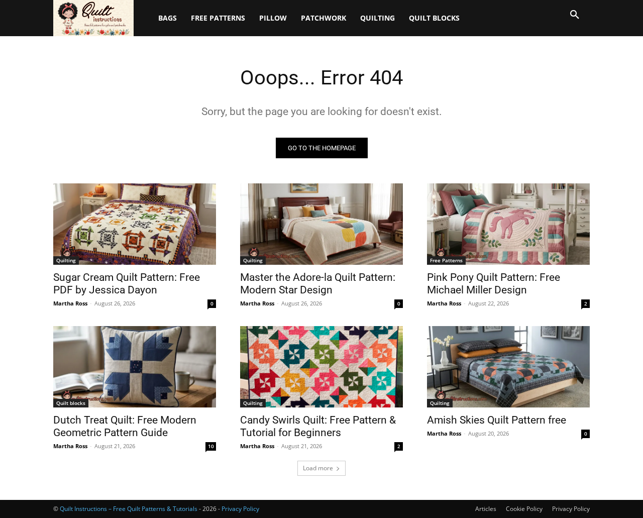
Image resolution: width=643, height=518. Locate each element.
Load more (318, 468)
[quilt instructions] (96, 18)
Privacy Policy (571, 508)
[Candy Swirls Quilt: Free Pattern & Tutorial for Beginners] (321, 366)
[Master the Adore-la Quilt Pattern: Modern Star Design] (321, 224)
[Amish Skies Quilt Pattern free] (508, 366)
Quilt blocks (70, 402)
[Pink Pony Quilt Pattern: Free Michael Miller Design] (508, 224)
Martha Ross (70, 303)
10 (211, 446)
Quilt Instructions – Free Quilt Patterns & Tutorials (128, 508)
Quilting (66, 260)
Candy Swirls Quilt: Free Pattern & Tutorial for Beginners (318, 426)
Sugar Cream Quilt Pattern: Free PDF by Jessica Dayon (126, 283)
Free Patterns (446, 260)
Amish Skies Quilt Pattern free (496, 420)
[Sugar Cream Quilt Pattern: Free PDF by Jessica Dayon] (134, 224)
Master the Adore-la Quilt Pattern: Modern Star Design (317, 283)
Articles (485, 508)
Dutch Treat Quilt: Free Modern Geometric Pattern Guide (124, 426)
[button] (575, 15)
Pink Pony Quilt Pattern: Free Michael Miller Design (493, 283)
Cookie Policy (524, 508)
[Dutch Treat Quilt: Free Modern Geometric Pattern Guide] (134, 366)
